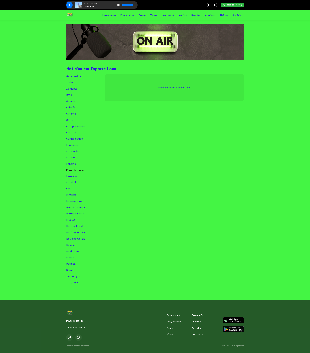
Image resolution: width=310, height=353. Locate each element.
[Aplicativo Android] (215, 5)
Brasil (69, 94)
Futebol (71, 182)
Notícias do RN (75, 232)
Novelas (71, 245)
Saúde (70, 270)
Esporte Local (75, 169)
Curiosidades (74, 138)
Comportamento (76, 126)
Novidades (72, 251)
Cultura (71, 132)
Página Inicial (109, 15)
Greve (69, 188)
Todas (70, 82)
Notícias (224, 15)
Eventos (182, 15)
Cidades (71, 101)
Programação (127, 15)
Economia (72, 144)
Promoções (168, 15)
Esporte (71, 163)
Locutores (210, 15)
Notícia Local (74, 226)
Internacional (74, 201)
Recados (195, 15)
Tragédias (72, 282)
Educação (72, 151)
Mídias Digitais (75, 213)
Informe (71, 194)
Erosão (70, 157)
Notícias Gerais (75, 238)
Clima (70, 119)
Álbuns (142, 15)
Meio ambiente (75, 207)
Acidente (72, 88)
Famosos (71, 175)
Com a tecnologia (228, 346)
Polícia (70, 257)
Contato (237, 15)
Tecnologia (73, 276)
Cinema (71, 113)
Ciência (70, 107)
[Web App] (209, 5)
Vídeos (153, 15)
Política (71, 263)
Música (70, 219)
